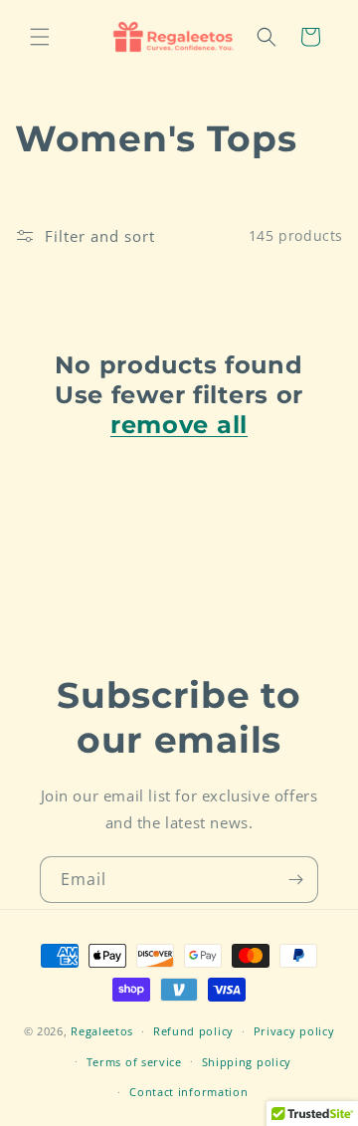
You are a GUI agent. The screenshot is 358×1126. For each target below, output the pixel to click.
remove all (179, 424)
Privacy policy (294, 1030)
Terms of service (134, 1061)
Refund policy (193, 1030)
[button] (40, 37)
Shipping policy (247, 1061)
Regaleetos (102, 1030)
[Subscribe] (295, 879)
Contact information (188, 1091)
